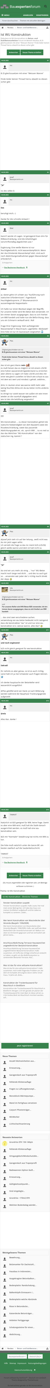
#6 (48, 336)
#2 (48, 172)
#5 (48, 276)
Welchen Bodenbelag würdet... (23, 1205)
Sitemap (12, 1363)
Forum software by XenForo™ (16, 1377)
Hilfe (6, 1363)
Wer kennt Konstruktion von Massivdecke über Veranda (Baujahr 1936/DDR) (24, 921)
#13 (47, 701)
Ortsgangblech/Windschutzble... (23, 1156)
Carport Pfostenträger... (20, 1110)
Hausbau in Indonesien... (20, 1271)
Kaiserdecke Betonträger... (21, 1313)
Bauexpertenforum (16, 1356)
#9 (48, 552)
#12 (47, 653)
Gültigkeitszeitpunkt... (19, 1184)
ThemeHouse (32, 1380)
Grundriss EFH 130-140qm (21, 1142)
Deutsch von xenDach (37, 1377)
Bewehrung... (15, 1257)
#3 (48, 195)
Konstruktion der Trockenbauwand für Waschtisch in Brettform (20, 984)
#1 (48, 60)
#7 (48, 403)
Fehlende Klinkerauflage (20, 1082)
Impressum (21, 1363)
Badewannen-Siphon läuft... (22, 1170)
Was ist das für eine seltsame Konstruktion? (22, 965)
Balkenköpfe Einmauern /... (21, 1292)
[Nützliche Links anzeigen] (47, 28)
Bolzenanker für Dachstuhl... (22, 1264)
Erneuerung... (15, 1068)
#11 (47, 630)
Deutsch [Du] (34, 1356)
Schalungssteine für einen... (22, 1327)
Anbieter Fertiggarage (19, 1320)
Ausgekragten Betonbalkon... (22, 1278)
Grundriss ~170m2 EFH (19, 1198)
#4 (48, 223)
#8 (48, 527)
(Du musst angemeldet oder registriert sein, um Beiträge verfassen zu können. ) (25, 884)
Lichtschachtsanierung (19, 1123)
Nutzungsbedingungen (37, 1363)
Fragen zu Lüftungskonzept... (22, 1089)
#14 (47, 810)
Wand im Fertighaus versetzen (23, 1103)
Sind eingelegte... (17, 1191)
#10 (47, 583)
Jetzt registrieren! (25, 1045)
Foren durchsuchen (10, 20)
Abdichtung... (15, 1334)
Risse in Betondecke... (19, 1306)
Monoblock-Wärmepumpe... (22, 1096)
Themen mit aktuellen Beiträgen (32, 20)
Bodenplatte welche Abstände (23, 1299)
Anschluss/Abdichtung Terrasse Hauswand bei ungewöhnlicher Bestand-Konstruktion (24, 944)
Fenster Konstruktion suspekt (16, 902)
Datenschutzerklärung (23, 1370)
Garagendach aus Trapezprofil (23, 1075)
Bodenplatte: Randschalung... (22, 1285)
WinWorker (14, 1117)
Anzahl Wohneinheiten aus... (22, 1061)
